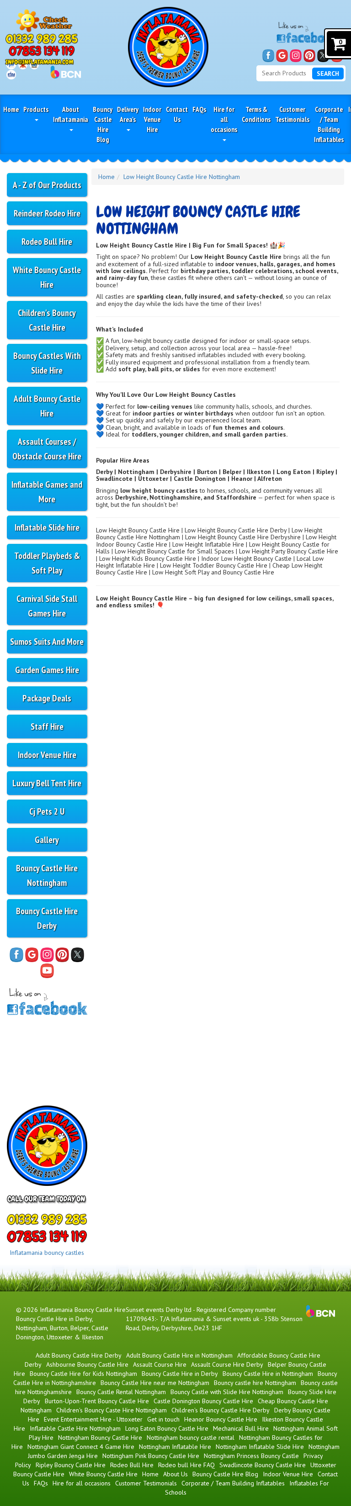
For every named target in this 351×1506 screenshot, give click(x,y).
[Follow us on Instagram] (296, 55)
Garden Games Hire (47, 669)
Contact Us (177, 114)
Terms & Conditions (256, 114)
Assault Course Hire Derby (227, 1364)
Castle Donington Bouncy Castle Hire (203, 1401)
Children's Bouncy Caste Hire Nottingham (111, 1410)
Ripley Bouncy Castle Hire (71, 1465)
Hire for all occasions (224, 119)
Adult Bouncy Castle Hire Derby (79, 1355)
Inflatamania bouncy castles (47, 1252)
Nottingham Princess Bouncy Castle (251, 1456)
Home (11, 109)
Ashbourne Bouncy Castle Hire (87, 1364)
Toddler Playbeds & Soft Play (47, 563)
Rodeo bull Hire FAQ (186, 1465)
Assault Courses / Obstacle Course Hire (46, 449)
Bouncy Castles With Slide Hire (47, 363)
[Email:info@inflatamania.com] (39, 61)
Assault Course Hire (159, 1364)
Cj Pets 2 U (46, 811)
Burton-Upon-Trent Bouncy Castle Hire (97, 1401)
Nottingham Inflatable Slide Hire (260, 1447)
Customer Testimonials (292, 114)
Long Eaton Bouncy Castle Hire (166, 1428)
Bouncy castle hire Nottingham (255, 1383)
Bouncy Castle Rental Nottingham (121, 1392)
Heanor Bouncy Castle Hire (220, 1419)
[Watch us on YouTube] (47, 971)
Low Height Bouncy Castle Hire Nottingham (181, 177)
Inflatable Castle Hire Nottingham (75, 1428)
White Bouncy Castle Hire (47, 277)
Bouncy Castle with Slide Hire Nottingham (226, 1392)
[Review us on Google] (282, 55)
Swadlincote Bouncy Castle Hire (262, 1465)
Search (328, 73)
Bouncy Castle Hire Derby (47, 918)
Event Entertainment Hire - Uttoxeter (93, 1419)
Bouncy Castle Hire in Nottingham (268, 1373)
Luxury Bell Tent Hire (46, 783)
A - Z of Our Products (47, 184)
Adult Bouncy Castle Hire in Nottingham (179, 1355)
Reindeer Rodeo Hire (47, 213)
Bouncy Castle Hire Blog (102, 124)
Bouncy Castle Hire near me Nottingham (155, 1383)
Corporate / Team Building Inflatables (329, 124)
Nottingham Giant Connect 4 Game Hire (80, 1447)
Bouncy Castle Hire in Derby (180, 1373)
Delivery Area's (127, 114)
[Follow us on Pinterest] (309, 55)
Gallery (47, 839)
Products (35, 109)
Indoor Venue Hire (152, 119)
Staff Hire (47, 726)
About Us (175, 1474)
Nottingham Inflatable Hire (175, 1447)
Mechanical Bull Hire (241, 1428)
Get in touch (163, 1419)
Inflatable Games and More (46, 492)
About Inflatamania (70, 114)
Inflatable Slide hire (47, 527)
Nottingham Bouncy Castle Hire (100, 1437)
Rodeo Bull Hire (46, 241)
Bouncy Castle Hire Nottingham (47, 875)
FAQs (199, 109)
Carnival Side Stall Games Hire (46, 606)
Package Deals (46, 698)
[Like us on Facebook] (268, 55)
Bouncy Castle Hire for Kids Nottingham (83, 1373)
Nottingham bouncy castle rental (190, 1437)
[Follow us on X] (323, 55)
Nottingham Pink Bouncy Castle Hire (150, 1456)
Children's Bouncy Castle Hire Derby (220, 1410)
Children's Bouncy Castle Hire (47, 320)
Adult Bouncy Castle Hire (47, 406)
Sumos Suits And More (47, 641)
